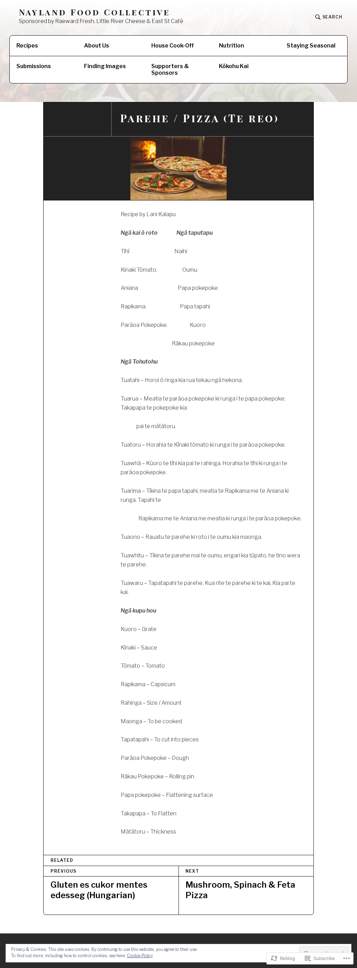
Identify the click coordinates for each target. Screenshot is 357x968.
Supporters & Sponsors (170, 69)
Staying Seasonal (311, 45)
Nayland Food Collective (94, 12)
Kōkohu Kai (234, 66)
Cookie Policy (140, 955)
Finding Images (105, 66)
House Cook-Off (172, 45)
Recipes (27, 45)
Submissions (33, 66)
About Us (96, 45)
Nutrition (231, 45)
